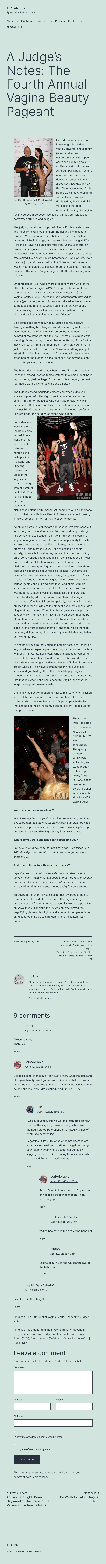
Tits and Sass (17, 8)
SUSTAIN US (14, 27)
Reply (17, 1051)
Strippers (88, 948)
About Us (12, 21)
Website (18, 1416)
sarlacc (18, 584)
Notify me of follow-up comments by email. (39, 1437)
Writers (42, 21)
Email (59, 1399)
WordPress (35, 1551)
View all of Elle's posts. (39, 998)
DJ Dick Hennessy (73, 952)
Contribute (27, 21)
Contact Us (75, 21)
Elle (85, 952)
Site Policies (57, 21)
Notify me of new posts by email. (33, 1449)
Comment (20, 1367)
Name (18, 1399)
